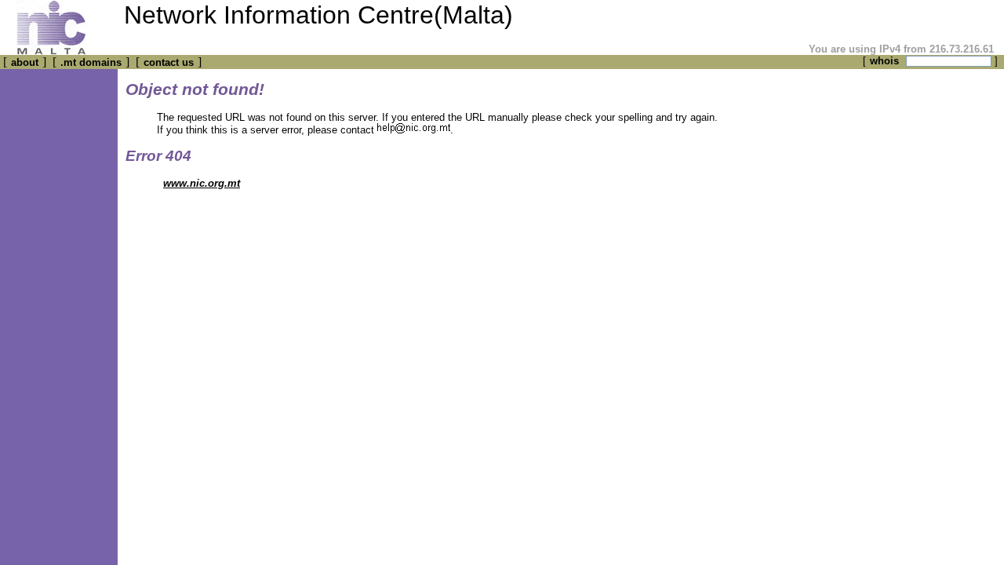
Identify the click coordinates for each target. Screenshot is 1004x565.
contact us (169, 62)
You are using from (900, 49)
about (24, 62)
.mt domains (91, 62)
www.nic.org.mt (201, 183)
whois (884, 61)
